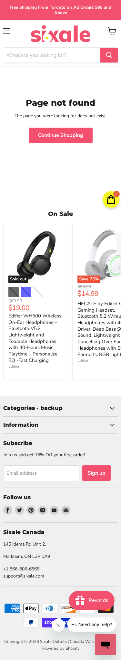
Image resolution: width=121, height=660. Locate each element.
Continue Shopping (60, 135)
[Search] (109, 55)
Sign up (96, 473)
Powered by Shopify (61, 648)
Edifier (13, 366)
